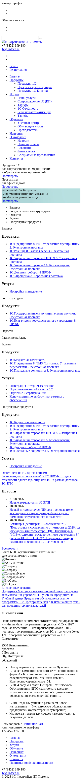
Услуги (14, 94)
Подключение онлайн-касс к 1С (31, 389)
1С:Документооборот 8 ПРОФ (30, 272)
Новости (23, 140)
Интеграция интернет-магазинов (32, 385)
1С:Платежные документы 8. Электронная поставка (45, 370)
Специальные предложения (36, 155)
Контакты (16, 158)
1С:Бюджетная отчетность (27, 359)
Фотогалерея (26, 151)
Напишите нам (32, 724)
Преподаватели (28, 130)
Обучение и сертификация (28, 393)
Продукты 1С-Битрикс (33, 90)
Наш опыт (16, 133)
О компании (18, 137)
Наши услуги (27, 97)
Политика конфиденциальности (31, 762)
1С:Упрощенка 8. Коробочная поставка (36, 276)
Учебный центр (28, 122)
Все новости (10, 548)
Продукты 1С (27, 83)
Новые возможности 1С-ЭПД (30, 502)
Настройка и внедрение (26, 291)
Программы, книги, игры (35, 87)
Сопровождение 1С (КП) (35, 101)
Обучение (16, 119)
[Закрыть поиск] (40, 38)
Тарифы (23, 105)
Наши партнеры (28, 144)
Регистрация (18, 69)
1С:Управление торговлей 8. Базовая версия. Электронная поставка (40, 267)
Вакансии (24, 147)
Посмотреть (10, 176)
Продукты (16, 80)
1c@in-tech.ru (11, 49)
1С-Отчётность (28, 108)
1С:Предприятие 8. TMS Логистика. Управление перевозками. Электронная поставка (43, 365)
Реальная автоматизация (34, 112)
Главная (15, 76)
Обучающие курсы (30, 126)
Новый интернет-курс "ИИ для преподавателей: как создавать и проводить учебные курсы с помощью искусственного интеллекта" (42, 513)
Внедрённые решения (16, 587)
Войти (14, 66)
